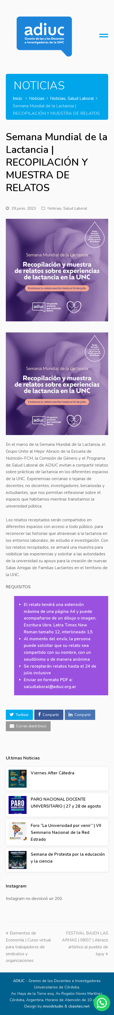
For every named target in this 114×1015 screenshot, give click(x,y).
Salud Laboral (75, 208)
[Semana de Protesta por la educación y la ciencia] (18, 860)
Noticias (54, 208)
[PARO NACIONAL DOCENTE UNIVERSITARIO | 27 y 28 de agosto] (18, 805)
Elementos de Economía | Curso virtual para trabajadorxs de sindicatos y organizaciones (28, 946)
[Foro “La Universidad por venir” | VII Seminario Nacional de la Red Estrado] (18, 831)
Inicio (17, 98)
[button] (19, 715)
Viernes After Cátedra (52, 773)
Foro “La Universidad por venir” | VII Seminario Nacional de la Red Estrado (66, 832)
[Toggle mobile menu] (103, 37)
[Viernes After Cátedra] (18, 779)
